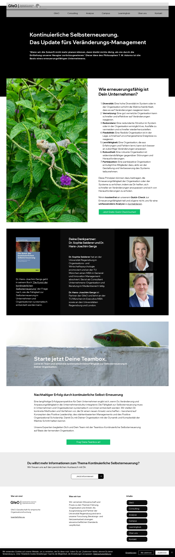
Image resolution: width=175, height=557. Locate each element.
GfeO (131, 502)
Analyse (133, 515)
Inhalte (129, 496)
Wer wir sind (16, 496)
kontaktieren (135, 203)
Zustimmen (162, 552)
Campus (133, 521)
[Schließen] (171, 552)
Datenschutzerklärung (102, 554)
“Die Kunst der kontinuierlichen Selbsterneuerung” (32, 285)
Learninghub (135, 527)
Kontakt (133, 539)
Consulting (134, 508)
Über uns (133, 533)
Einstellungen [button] (131, 552)
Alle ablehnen (146, 552)
